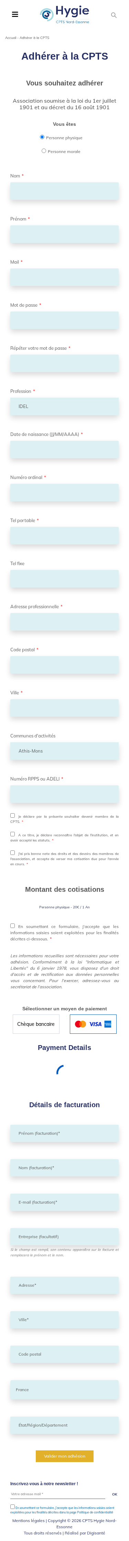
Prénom (20, 219)
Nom (17, 175)
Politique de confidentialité (95, 1512)
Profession (22, 391)
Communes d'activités (32, 735)
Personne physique (64, 137)
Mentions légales (28, 1520)
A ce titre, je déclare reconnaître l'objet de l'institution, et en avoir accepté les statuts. (64, 838)
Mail (16, 262)
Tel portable (24, 520)
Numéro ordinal (28, 477)
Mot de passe (25, 305)
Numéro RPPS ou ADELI (36, 779)
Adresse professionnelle (36, 606)
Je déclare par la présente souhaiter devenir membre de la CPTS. (64, 819)
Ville (16, 692)
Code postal (24, 649)
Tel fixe (17, 563)
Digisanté (96, 1532)
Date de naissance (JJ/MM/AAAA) (46, 434)
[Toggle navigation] (15, 14)
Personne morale (64, 151)
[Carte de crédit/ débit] (93, 1024)
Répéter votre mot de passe (40, 348)
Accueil (10, 37)
